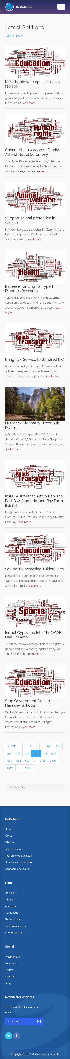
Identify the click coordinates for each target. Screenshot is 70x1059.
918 (18, 753)
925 (27, 760)
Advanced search (15, 932)
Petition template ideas (18, 855)
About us (10, 906)
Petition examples (15, 926)
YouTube (10, 976)
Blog (8, 983)
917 (9, 753)
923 (9, 760)
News (8, 835)
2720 (10, 768)
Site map (10, 842)
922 (53, 753)
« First (11, 746)
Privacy (9, 899)
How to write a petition (18, 862)
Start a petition (13, 849)
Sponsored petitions (17, 868)
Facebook (11, 963)
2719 (53, 760)
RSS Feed (16, 36)
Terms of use (12, 919)
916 (58, 746)
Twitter (9, 969)
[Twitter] (8, 1035)
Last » (27, 768)
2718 (43, 760)
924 (18, 760)
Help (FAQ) (11, 892)
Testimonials (12, 956)
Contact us (11, 912)
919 (27, 753)
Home (8, 829)
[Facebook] (16, 1035)
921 (45, 753)
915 (49, 746)
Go (39, 1021)
